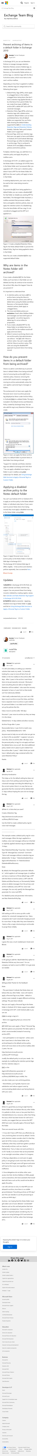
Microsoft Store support (7, 1305)
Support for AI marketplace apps (9, 1399)
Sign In (33, 3)
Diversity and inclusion (7, 1435)
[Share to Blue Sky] (22, 1260)
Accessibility (5, 1438)
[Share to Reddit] (19, 1260)
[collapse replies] (18, 662)
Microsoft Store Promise (7, 1317)
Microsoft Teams (6, 1375)
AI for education (6, 1351)
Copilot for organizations (8, 1278)
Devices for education (7, 1332)
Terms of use (5, 1451)
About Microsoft (6, 1423)
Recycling (28, 1451)
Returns (4, 1308)
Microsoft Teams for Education (9, 1335)
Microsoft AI (5, 1360)
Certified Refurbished (7, 1314)
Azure (3, 1390)
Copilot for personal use (7, 1281)
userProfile (13, 644)
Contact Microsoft (12, 1449)
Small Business (5, 1381)
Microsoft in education (7, 1329)
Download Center (6, 1302)
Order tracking (5, 1311)
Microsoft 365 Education (7, 1339)
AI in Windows (5, 1284)
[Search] (22, 3)
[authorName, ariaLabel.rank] (5, 56)
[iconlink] (5, 650)
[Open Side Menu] (2, 2)
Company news (5, 1426)
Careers (4, 1420)
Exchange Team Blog (8, 8)
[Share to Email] (28, 1260)
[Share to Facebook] (12, 1260)
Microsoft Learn (5, 1396)
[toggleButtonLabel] (34, 8)
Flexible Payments (6, 1321)
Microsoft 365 (5, 1369)
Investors (4, 1432)
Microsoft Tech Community (8, 1402)
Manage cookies (28, 1449)
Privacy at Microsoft (6, 1429)
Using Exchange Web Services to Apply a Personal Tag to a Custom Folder (17, 477)
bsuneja (11, 55)
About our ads (5, 1453)
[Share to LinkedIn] (9, 1260)
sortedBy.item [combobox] (29, 658)
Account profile (5, 1299)
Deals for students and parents (9, 1348)
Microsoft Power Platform (8, 1372)
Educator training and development (10, 1345)
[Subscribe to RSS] (25, 1260)
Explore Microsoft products (8, 1287)
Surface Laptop (5, 1272)
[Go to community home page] (6, 2)
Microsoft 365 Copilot (7, 1378)
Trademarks (13, 1451)
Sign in (10, 1247)
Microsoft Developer (7, 1393)
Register (26, 3)
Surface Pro (4, 1269)
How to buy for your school (8, 1342)
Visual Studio (5, 1411)
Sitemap (4, 1449)
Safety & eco (21, 1451)
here (28, 569)
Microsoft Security (6, 1363)
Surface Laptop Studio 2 (7, 1275)
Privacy (20, 1449)
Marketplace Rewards (7, 1408)
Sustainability (5, 1442)
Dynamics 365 (5, 1366)
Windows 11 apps (6, 1290)
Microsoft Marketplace (7, 1405)
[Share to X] (15, 1260)
